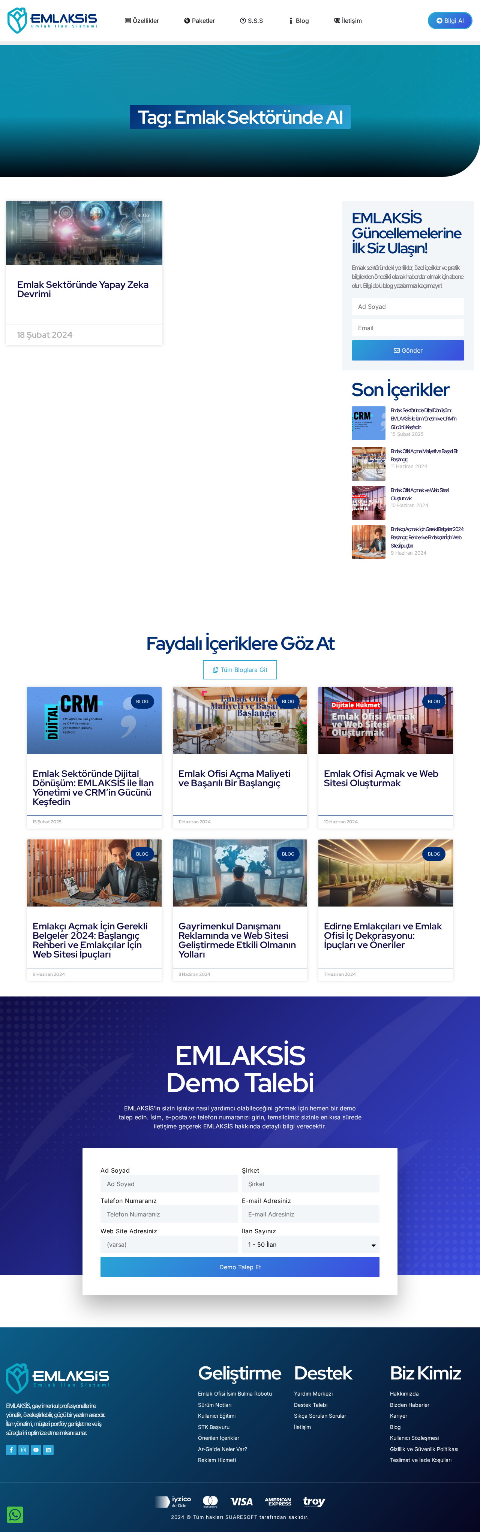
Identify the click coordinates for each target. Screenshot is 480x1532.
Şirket (250, 1170)
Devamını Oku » (57, 811)
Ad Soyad (115, 1170)
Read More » (37, 312)
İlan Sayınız (259, 1231)
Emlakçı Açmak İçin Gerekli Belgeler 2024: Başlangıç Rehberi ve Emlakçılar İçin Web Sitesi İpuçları (427, 537)
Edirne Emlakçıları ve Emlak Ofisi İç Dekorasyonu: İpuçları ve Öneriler (383, 935)
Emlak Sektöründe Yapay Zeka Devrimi (83, 289)
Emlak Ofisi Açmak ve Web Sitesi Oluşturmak (381, 778)
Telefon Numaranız (128, 1200)
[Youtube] (36, 1450)
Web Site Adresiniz (128, 1231)
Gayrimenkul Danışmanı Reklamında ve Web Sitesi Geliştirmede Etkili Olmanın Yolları (237, 940)
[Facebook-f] (11, 1450)
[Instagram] (23, 1450)
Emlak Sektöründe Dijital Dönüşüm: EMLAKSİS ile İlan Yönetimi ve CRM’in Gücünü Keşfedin (423, 418)
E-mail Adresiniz (266, 1200)
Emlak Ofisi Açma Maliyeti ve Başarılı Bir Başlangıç (234, 778)
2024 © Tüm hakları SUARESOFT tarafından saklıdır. (240, 1517)
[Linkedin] (48, 1450)
